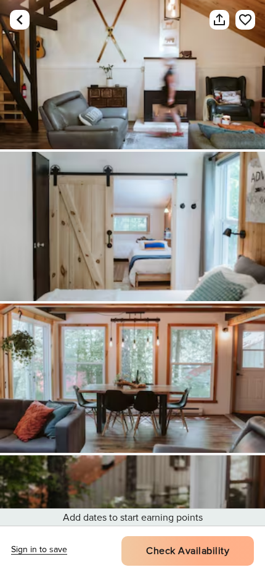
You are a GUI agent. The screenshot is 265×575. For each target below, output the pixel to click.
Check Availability (187, 551)
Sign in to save (39, 549)
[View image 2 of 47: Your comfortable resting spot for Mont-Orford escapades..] (132, 226)
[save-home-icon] (239, 20)
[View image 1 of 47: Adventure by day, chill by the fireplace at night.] (132, 74)
